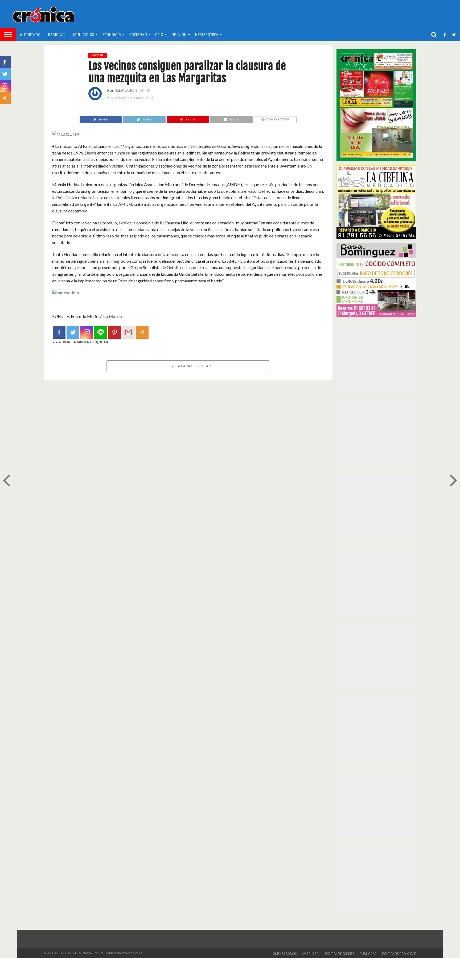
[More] (142, 332)
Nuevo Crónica (93, 953)
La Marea (112, 316)
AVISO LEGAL (311, 954)
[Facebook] (59, 332)
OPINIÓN (179, 34)
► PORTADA (30, 34)
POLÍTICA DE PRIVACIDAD (399, 954)
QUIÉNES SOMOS (285, 954)
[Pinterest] (114, 332)
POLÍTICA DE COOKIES (339, 954)
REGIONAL (56, 34)
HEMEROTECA (206, 34)
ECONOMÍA (111, 34)
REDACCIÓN (125, 90)
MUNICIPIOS (83, 34)
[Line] (100, 332)
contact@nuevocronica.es (124, 953)
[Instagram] (86, 332)
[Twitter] (73, 332)
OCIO (159, 34)
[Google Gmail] (128, 332)
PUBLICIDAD (368, 954)
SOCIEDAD (138, 34)
